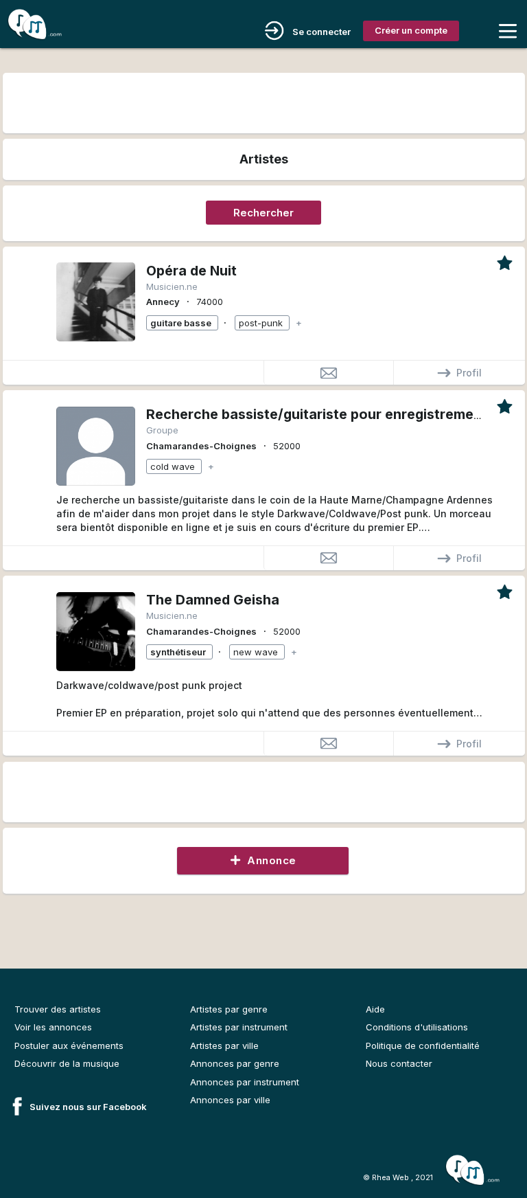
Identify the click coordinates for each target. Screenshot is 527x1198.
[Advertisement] (263, 101)
